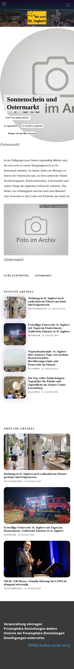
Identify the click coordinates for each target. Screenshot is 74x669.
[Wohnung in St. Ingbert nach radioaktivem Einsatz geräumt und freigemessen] (15, 308)
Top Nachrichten (17, 118)
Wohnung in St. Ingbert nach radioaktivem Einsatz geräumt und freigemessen (47, 301)
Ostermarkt (43, 275)
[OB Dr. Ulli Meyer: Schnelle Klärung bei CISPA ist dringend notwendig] (37, 559)
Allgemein (34, 369)
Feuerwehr (34, 335)
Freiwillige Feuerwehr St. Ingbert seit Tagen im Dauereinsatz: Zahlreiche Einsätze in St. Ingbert (49, 328)
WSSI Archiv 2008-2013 (49, 645)
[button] (37, 628)
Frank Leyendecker (34, 126)
